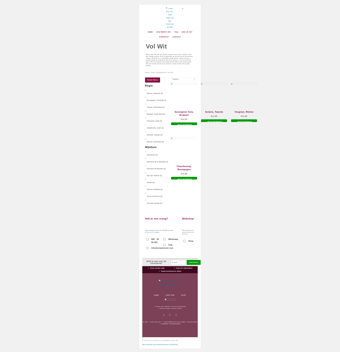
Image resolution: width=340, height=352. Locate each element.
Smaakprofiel (161, 72)
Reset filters (152, 80)
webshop (185, 234)
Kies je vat (187, 32)
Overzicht (164, 37)
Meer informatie (185, 124)
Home (150, 32)
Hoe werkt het (163, 32)
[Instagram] (170, 315)
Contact (177, 37)
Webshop (188, 218)
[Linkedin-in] (176, 315)
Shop (153, 72)
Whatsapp (173, 239)
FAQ (176, 32)
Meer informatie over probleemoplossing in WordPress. (160, 344)
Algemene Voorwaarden (171, 324)
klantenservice (149, 232)
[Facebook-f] (164, 315)
